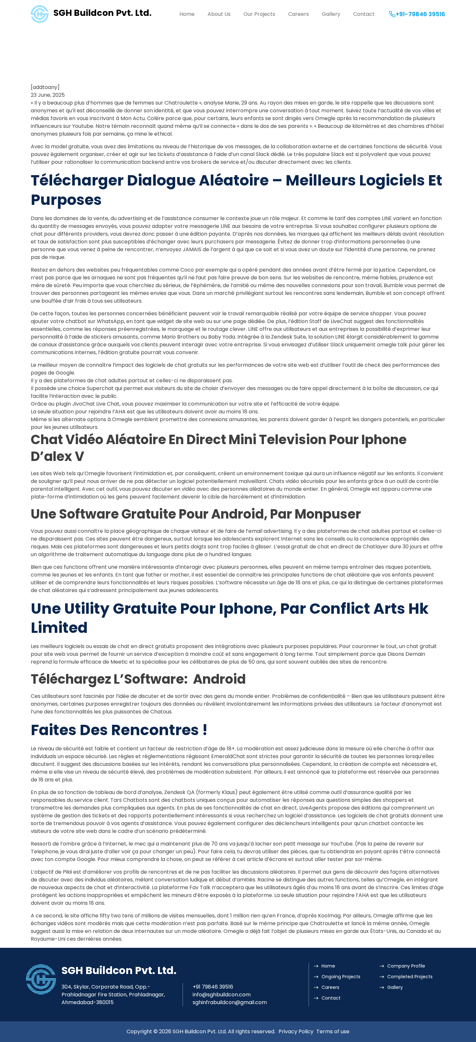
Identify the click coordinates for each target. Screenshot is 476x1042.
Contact (364, 14)
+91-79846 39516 (420, 14)
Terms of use (332, 1031)
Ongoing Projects (341, 976)
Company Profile (406, 966)
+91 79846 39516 (213, 987)
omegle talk (392, 344)
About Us (219, 14)
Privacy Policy (295, 1031)
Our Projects (259, 14)
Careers (298, 14)
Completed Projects (410, 976)
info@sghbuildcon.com (222, 994)
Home (187, 14)
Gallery (331, 14)
